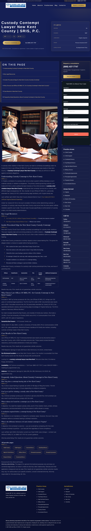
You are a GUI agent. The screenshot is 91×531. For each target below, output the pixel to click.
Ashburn (65, 225)
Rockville (65, 242)
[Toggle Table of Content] (57, 63)
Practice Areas (48, 5)
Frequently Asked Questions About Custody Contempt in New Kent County (24, 97)
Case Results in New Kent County (13, 91)
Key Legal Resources (9, 74)
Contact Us (62, 5)
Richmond (66, 236)
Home (34, 5)
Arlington (66, 231)
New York (66, 254)
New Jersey (66, 248)
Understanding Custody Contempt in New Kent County (19, 68)
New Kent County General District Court (17, 221)
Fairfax (65, 219)
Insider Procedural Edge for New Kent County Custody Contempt (21, 80)
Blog (56, 5)
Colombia (66, 266)
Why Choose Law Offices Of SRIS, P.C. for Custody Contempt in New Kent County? (26, 85)
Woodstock (66, 260)
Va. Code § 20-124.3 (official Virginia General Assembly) (21, 218)
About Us (40, 5)
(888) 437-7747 (81, 1)
